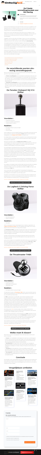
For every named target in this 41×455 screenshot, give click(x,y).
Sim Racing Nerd (22, 14)
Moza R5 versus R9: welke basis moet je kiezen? (19, 372)
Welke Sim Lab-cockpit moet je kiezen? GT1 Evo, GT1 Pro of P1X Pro (32, 396)
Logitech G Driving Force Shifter (10, 226)
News (17, 1)
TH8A (12, 309)
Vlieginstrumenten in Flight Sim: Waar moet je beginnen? (32, 378)
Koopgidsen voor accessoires (28, 23)
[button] (20, 182)
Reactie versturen (30, 442)
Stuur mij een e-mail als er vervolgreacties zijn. (13, 438)
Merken (15, 3)
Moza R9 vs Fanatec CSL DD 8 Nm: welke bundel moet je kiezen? (9, 398)
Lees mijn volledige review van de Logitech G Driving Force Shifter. (16, 247)
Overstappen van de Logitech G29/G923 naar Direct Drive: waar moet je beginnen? (20, 391)
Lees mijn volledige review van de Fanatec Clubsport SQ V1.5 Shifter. (16, 179)
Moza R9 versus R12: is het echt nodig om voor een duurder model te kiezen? (9, 378)
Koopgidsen (21, 1)
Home (15, 1)
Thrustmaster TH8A (18, 292)
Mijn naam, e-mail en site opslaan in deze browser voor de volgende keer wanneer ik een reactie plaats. (20, 436)
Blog (18, 3)
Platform (35, 1)
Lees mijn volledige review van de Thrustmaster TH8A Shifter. (15, 325)
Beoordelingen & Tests (28, 1)
